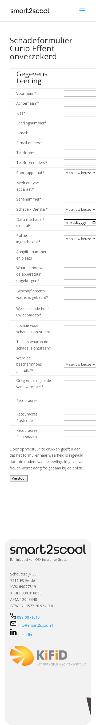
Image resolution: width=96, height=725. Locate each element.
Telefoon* (25, 152)
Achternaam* (27, 103)
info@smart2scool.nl (35, 625)
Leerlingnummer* (31, 123)
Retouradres (27, 400)
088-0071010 (28, 617)
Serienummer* (29, 199)
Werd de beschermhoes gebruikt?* (29, 364)
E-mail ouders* (29, 142)
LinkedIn (25, 634)
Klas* (21, 113)
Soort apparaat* (30, 172)
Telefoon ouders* (31, 162)
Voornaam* (26, 93)
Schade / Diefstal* (32, 209)
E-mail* (22, 132)
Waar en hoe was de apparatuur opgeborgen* (31, 274)
